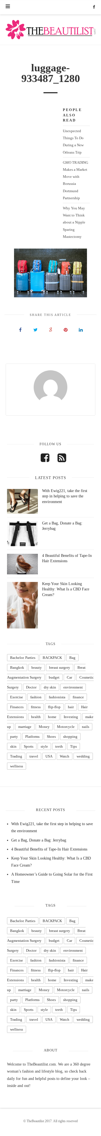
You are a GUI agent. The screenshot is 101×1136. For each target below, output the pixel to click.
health (36, 717)
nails (85, 727)
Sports (28, 746)
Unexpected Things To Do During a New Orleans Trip (73, 141)
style (44, 746)
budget (54, 677)
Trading (16, 756)
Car (69, 677)
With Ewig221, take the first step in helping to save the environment (64, 496)
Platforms (32, 736)
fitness (36, 707)
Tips (73, 746)
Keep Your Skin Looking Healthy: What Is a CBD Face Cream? (65, 589)
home (52, 717)
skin (13, 746)
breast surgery (59, 667)
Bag (72, 658)
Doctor (31, 687)
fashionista (57, 697)
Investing (71, 717)
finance (78, 697)
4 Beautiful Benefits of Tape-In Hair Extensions (49, 849)
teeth (59, 746)
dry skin (50, 687)
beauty (36, 667)
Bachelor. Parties (22, 658)
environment (73, 687)
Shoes (51, 736)
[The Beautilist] (50, 29)
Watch (64, 756)
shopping (70, 736)
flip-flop (54, 707)
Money (44, 727)
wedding (83, 756)
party (14, 736)
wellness (16, 766)
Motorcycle (66, 727)
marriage (24, 727)
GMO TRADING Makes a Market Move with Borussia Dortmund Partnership (75, 180)
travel (33, 756)
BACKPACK (52, 658)
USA (48, 756)
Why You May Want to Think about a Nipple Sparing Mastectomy (74, 222)
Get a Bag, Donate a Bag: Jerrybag (38, 840)
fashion (36, 697)
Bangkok (17, 667)
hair (71, 707)
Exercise (16, 697)
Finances (17, 707)
